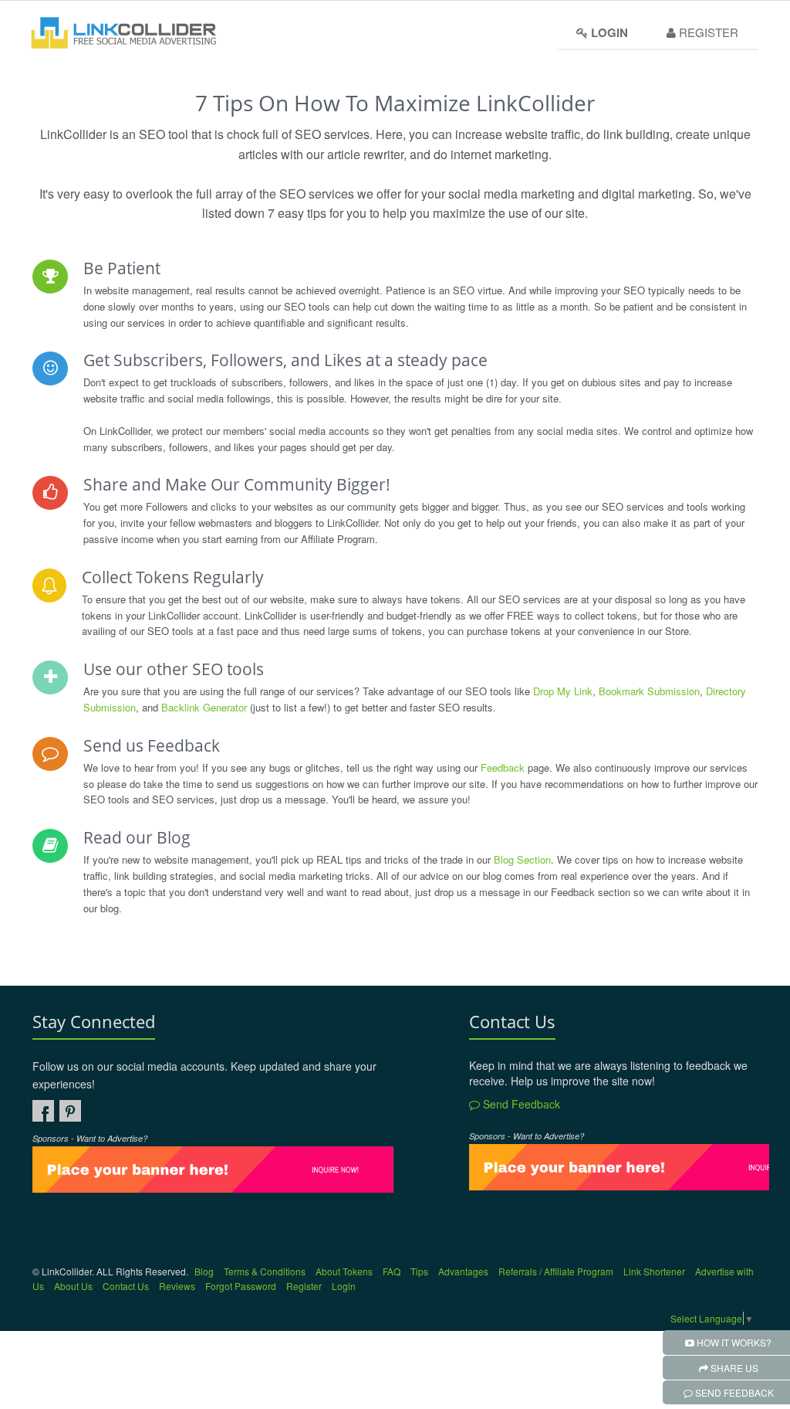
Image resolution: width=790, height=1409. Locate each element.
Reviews (177, 1285)
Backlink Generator (204, 707)
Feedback (503, 767)
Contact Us (126, 1285)
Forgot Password (240, 1285)
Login (344, 1285)
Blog (204, 1271)
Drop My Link (562, 691)
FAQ (391, 1271)
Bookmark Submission (649, 691)
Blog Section (522, 859)
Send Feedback (520, 1104)
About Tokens (344, 1271)
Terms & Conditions (265, 1271)
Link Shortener (654, 1271)
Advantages (463, 1271)
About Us (73, 1285)
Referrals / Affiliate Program (555, 1271)
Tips (419, 1271)
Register (707, 32)
